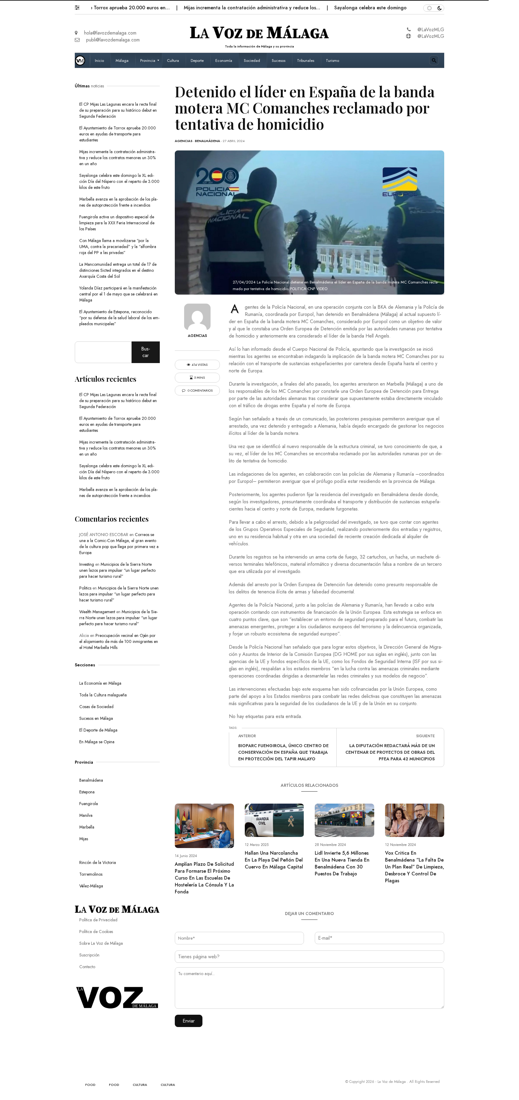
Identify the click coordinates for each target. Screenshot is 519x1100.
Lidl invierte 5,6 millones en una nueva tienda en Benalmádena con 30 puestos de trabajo (342, 863)
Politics (85, 588)
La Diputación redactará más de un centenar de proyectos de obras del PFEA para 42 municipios (390, 752)
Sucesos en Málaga (96, 718)
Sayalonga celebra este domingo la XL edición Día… (365, 7)
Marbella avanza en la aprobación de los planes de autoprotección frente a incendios (118, 202)
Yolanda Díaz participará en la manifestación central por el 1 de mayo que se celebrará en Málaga (118, 294)
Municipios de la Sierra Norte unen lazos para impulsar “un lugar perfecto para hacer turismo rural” (117, 570)
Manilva (86, 815)
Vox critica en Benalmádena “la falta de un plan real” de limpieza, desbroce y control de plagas (414, 867)
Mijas (83, 839)
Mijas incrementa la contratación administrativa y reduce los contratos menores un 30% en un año (117, 158)
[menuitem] (100, 60)
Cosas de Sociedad (96, 707)
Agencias (184, 140)
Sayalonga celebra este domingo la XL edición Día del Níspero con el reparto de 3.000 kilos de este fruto (119, 181)
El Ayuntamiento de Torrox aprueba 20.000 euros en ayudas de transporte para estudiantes (117, 134)
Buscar (145, 352)
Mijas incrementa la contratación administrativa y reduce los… (225, 7)
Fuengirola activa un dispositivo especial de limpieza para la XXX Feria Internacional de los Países (116, 223)
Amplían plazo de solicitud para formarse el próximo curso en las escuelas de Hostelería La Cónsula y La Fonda (204, 878)
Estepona (87, 792)
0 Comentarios (200, 390)
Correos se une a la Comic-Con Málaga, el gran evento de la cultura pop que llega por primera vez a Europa (119, 544)
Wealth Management (97, 612)
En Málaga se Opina (96, 742)
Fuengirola (88, 804)
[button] (80, 6)
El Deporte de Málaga (98, 730)
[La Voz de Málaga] (82, 60)
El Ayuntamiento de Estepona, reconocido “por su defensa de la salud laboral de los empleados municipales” (119, 318)
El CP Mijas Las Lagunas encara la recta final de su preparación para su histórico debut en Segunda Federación (118, 110)
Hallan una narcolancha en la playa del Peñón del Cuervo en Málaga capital (274, 860)
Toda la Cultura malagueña (103, 695)
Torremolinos (90, 874)
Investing (86, 564)
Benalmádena (207, 140)
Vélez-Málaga (91, 886)
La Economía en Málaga (100, 683)
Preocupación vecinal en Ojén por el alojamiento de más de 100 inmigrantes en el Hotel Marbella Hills (118, 641)
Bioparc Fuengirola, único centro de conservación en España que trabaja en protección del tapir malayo (283, 752)
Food (90, 1084)
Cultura (140, 1084)
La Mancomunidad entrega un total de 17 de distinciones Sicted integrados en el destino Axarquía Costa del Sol (117, 270)
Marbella (86, 827)
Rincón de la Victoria (97, 862)
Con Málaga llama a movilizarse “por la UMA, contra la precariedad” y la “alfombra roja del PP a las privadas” (117, 247)
